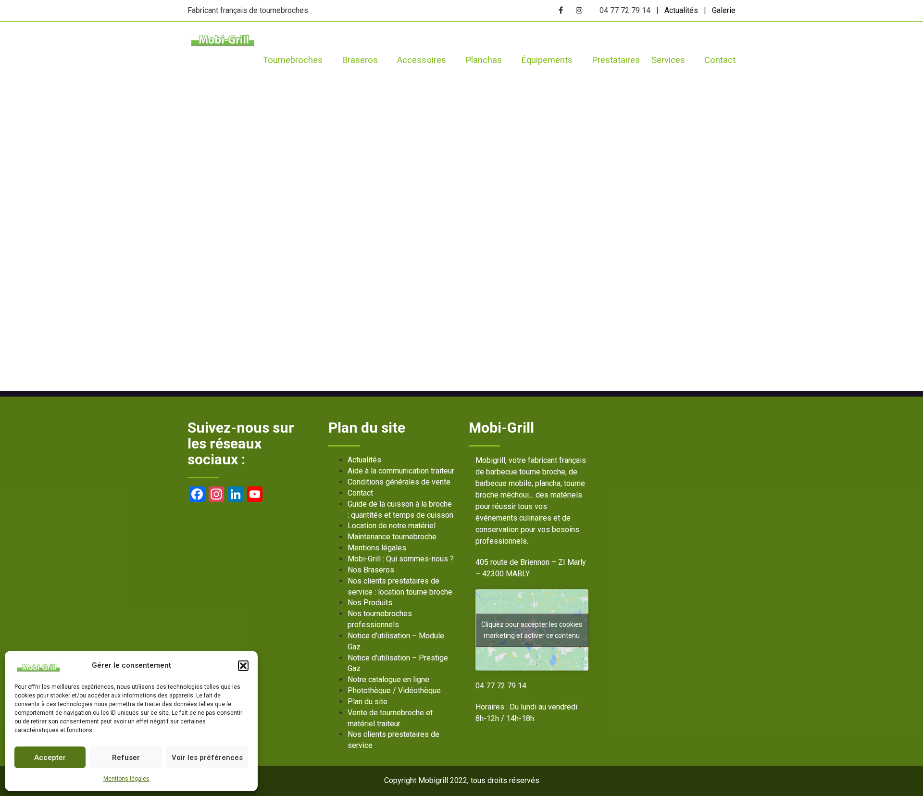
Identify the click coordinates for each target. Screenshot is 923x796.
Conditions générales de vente (399, 481)
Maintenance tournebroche (392, 536)
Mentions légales (126, 778)
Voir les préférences (207, 757)
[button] (243, 666)
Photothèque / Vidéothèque (394, 690)
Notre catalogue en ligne (388, 679)
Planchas (483, 60)
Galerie (724, 10)
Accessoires (421, 60)
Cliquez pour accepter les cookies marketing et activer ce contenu (531, 630)
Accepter (50, 757)
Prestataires (616, 60)
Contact (720, 60)
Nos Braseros (371, 569)
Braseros (360, 60)
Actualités (681, 10)
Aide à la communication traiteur (401, 470)
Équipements (547, 60)
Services (668, 60)
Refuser (126, 757)
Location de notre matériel (392, 525)
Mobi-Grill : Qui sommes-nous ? (401, 558)
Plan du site (367, 701)
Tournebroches (293, 60)
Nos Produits (370, 602)
